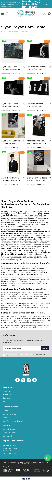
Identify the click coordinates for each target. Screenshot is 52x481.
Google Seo (7, 467)
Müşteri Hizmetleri (10, 429)
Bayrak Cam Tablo (9, 445)
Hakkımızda (7, 394)
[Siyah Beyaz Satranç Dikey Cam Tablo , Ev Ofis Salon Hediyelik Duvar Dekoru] (13, 124)
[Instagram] (29, 380)
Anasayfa (6, 391)
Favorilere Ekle (24, 67)
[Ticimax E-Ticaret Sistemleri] (26, 479)
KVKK (5, 418)
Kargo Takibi (8, 436)
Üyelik (5, 411)
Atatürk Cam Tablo (10, 448)
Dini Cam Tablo (8, 451)
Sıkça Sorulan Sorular (11, 433)
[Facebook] (17, 380)
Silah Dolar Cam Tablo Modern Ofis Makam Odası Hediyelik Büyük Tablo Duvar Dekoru (37, 179)
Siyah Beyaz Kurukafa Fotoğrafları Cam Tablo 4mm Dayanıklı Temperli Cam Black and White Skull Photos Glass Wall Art (37, 68)
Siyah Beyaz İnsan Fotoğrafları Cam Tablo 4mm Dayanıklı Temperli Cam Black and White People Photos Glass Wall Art (37, 105)
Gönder (45, 348)
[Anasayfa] (4, 31)
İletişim (46, 4)
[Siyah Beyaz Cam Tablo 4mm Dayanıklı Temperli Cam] (13, 50)
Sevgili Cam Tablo (9, 453)
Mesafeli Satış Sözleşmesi (13, 421)
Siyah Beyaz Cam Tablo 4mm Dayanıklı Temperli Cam (11, 68)
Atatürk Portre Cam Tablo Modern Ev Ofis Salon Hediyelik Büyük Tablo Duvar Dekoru (37, 142)
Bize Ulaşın (7, 398)
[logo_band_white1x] (26, 470)
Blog (5, 402)
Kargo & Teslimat (9, 414)
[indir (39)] (26, 370)
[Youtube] (34, 380)
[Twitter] (23, 380)
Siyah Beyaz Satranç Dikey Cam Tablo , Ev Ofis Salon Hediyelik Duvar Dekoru (11, 142)
